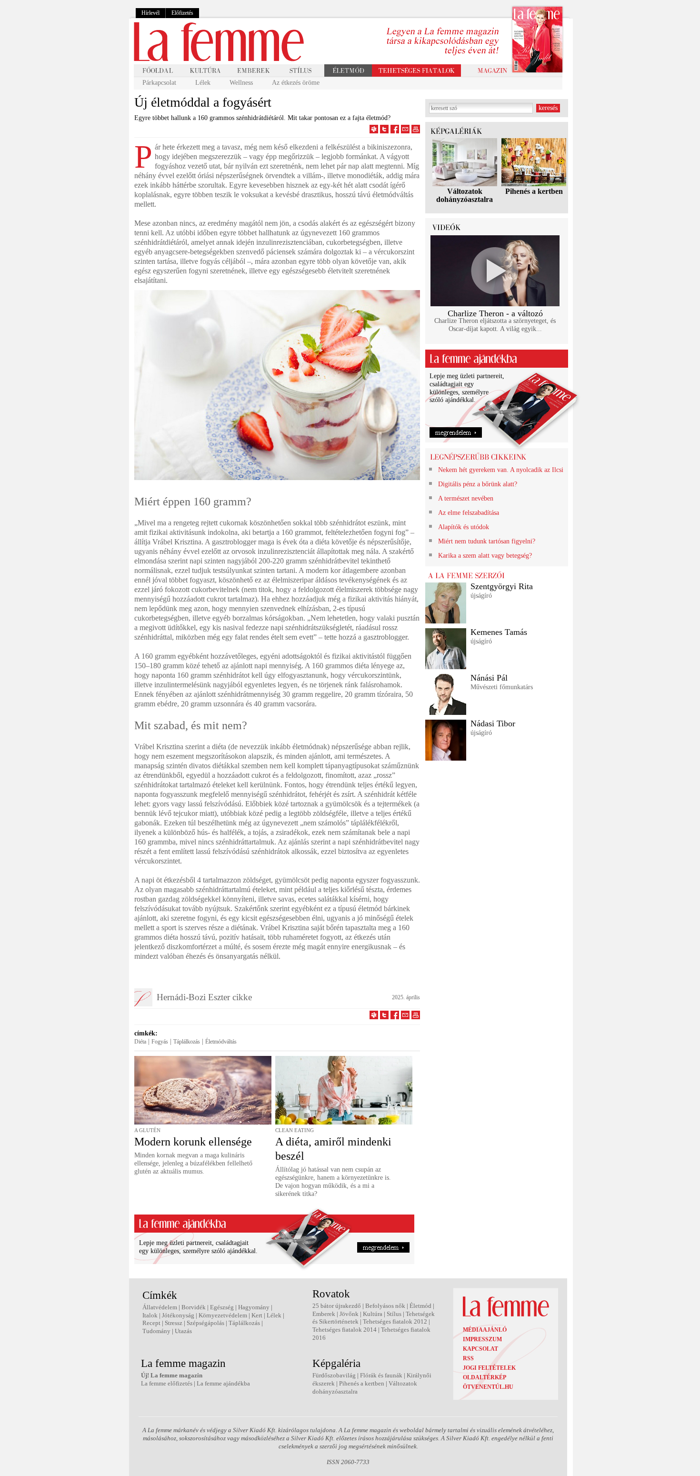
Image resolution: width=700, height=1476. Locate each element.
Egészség (222, 1307)
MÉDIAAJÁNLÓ (485, 1329)
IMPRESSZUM (482, 1339)
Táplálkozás (186, 1041)
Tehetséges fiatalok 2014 (344, 1329)
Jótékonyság (178, 1315)
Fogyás (159, 1041)
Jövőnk (349, 1313)
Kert (256, 1315)
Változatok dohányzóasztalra (464, 195)
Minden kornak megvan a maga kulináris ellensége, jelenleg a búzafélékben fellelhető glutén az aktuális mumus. (193, 1163)
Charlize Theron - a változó (495, 313)
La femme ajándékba (223, 1383)
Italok (150, 1315)
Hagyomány (254, 1307)
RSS (468, 1358)
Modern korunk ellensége (193, 1141)
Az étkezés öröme (296, 82)
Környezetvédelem (223, 1315)
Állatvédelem (159, 1307)
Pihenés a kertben (534, 191)
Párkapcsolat (159, 82)
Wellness (241, 82)
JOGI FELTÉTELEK (489, 1368)
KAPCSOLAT (480, 1348)
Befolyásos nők (385, 1305)
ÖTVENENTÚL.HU (488, 1387)
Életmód (420, 1305)
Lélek (202, 82)
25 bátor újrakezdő (336, 1305)
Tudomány (156, 1331)
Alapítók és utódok (463, 527)
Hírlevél (150, 13)
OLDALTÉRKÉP (484, 1377)
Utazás (183, 1331)
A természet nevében (465, 498)
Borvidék (193, 1307)
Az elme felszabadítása (468, 512)
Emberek (323, 1313)
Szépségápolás (205, 1322)
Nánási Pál (489, 678)
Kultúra (372, 1313)
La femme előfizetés (166, 1383)
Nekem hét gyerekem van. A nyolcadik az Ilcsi (500, 469)
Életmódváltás (221, 1041)
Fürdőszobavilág (334, 1375)
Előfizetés (182, 13)
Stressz (173, 1322)
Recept (151, 1322)
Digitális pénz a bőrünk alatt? (477, 484)
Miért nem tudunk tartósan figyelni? (486, 541)
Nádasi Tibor (492, 723)
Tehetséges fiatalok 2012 (395, 1321)
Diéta (140, 1041)
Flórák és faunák (381, 1375)
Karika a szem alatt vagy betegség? (485, 555)
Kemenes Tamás (498, 632)
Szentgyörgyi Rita (501, 586)
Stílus (394, 1313)
